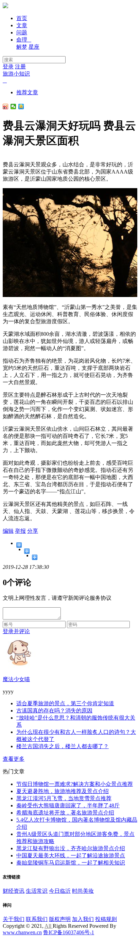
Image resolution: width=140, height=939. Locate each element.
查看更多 (13, 759)
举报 (20, 531)
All (49, 926)
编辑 (8, 531)
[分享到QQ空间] (21, 106)
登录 (8, 66)
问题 (21, 32)
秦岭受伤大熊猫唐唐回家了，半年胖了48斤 (68, 805)
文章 (21, 25)
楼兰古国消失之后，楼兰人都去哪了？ (62, 746)
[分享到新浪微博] (5, 106)
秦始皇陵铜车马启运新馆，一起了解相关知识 (70, 863)
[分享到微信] (13, 106)
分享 (32, 531)
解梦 (21, 47)
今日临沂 (60, 891)
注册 (20, 66)
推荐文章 (27, 92)
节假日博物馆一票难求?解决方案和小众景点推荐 (74, 784)
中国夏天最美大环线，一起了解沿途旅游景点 (70, 855)
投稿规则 (106, 919)
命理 (23, 40)
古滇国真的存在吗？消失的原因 (54, 710)
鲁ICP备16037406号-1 (68, 932)
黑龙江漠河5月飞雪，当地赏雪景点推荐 (63, 798)
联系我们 (37, 919)
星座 (34, 47)
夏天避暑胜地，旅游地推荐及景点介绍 (62, 791)
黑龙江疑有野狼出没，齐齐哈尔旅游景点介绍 (70, 848)
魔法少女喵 (16, 679)
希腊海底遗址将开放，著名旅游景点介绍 (65, 813)
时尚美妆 (83, 891)
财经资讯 (13, 891)
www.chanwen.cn (22, 932)
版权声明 (60, 919)
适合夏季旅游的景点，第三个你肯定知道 (65, 703)
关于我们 (13, 919)
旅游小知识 (16, 74)
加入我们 (83, 919)
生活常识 (37, 891)
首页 (21, 18)
